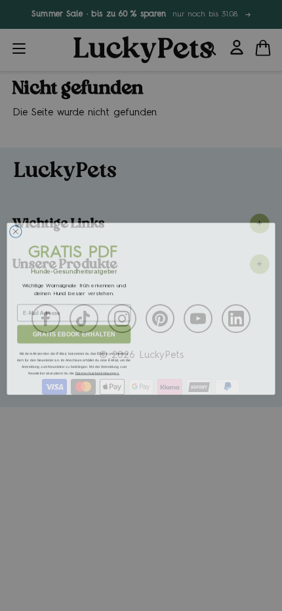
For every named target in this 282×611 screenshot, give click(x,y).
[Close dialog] (16, 228)
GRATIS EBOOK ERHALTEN (74, 330)
